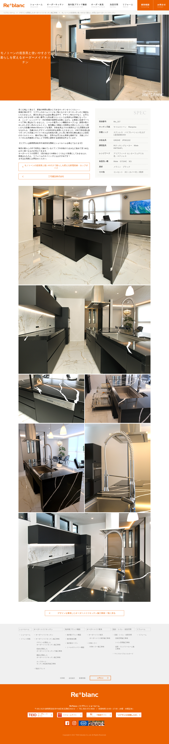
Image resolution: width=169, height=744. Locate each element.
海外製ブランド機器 (77, 5)
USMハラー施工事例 (97, 647)
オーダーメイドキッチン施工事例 (47, 639)
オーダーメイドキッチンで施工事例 (49, 650)
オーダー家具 (98, 5)
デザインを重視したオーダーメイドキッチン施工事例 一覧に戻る (87, 613)
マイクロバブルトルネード (123, 654)
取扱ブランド (40, 669)
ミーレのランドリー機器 (75, 647)
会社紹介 (72, 678)
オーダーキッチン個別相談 (145, 5)
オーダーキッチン (55, 5)
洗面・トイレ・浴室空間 (123, 635)
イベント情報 (25, 639)
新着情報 (82, 678)
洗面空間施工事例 (121, 638)
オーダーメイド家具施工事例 (100, 638)
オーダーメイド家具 (96, 635)
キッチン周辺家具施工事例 (46, 663)
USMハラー (93, 643)
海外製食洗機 (71, 639)
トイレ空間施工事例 (122, 642)
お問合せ (161, 5)
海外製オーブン (72, 643)
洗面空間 (114, 5)
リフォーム (129, 5)
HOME (62, 678)
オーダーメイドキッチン (44, 635)
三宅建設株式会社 (56, 176)
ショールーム (37, 5)
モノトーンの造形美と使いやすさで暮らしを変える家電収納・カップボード (56, 166)
